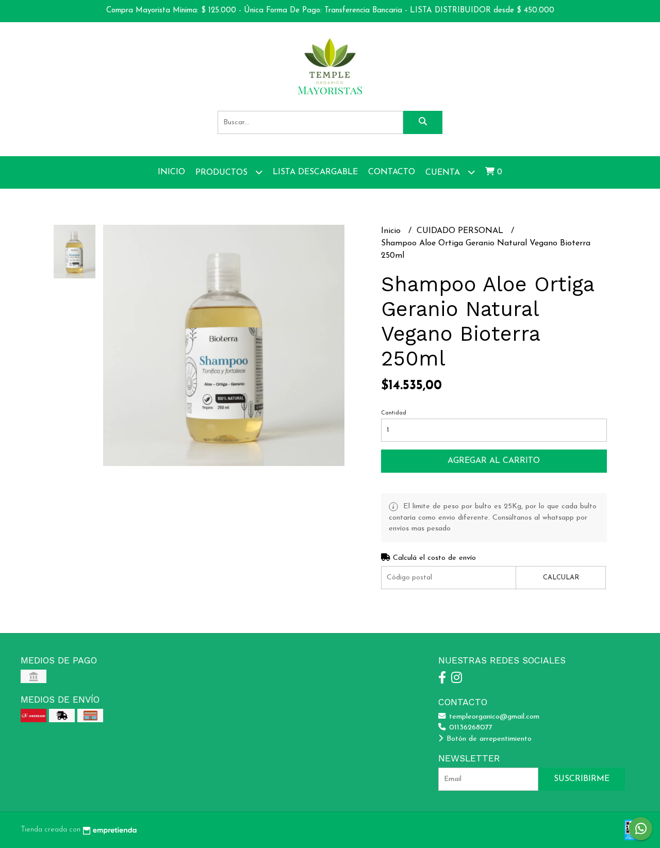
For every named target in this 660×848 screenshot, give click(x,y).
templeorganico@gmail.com (493, 717)
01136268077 (469, 727)
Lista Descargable (315, 172)
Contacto (391, 172)
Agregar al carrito (494, 461)
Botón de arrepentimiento (488, 739)
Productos (222, 173)
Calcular (561, 577)
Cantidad (393, 413)
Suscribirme (581, 779)
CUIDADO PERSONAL (461, 231)
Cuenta (444, 173)
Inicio (171, 172)
